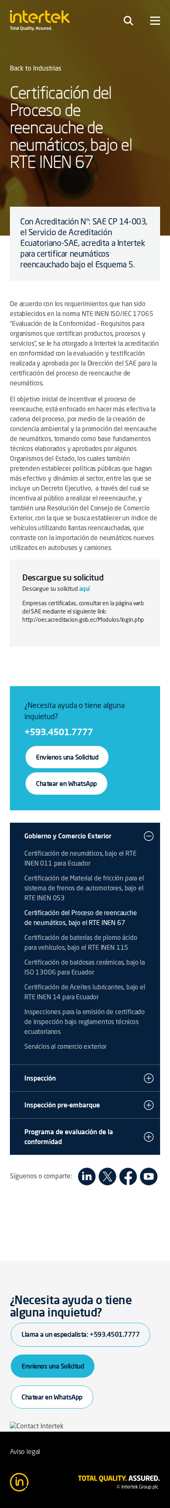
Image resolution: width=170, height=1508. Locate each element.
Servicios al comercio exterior (65, 1047)
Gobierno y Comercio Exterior (67, 836)
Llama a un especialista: (80, 1334)
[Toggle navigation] (128, 20)
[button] (148, 836)
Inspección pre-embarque (62, 1105)
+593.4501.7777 (58, 731)
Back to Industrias (35, 69)
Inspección (40, 1078)
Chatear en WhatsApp (66, 783)
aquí (84, 589)
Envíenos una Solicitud (67, 757)
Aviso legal (25, 1452)
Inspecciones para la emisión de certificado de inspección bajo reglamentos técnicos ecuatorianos (84, 1022)
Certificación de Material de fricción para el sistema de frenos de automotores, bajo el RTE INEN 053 (84, 889)
